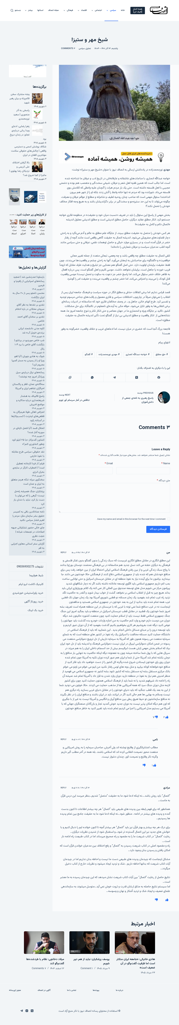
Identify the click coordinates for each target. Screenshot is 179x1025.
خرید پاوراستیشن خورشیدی (28, 593)
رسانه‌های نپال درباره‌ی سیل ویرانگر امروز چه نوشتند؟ (30, 375)
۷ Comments (39, 969)
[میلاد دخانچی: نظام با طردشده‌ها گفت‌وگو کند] (44, 942)
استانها (40, 10)
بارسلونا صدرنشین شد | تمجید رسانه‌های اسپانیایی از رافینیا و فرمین (28, 281)
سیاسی (113, 10)
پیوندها (96, 990)
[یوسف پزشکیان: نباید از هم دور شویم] (89, 942)
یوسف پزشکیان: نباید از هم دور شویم (91, 961)
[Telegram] (114, 377)
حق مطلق (162, 354)
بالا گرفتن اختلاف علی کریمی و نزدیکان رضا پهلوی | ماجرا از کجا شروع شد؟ (27, 169)
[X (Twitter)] (137, 377)
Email (109, 464)
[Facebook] (159, 377)
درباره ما (119, 990)
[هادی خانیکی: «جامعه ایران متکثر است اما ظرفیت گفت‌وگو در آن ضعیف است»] (135, 942)
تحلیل (88, 48)
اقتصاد (84, 10)
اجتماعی (98, 10)
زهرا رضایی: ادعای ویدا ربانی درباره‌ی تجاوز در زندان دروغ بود (28, 132)
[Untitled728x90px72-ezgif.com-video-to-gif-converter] (114, 157)
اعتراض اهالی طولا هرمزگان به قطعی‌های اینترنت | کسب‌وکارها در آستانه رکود (27, 416)
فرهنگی (70, 10)
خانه (123, 10)
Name (165, 464)
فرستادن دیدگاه (158, 529)
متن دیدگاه (163, 481)
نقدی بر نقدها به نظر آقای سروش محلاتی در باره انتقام (29, 307)
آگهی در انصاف (44, 990)
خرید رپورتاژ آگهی (33, 601)
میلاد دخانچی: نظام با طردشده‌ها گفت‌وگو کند (45, 961)
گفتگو (89, 354)
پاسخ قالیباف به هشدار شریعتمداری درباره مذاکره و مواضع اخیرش (30, 400)
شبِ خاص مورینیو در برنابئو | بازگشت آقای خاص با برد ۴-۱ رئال (29, 344)
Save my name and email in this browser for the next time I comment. (131, 519)
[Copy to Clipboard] (70, 377)
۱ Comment (87, 969)
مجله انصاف (53, 10)
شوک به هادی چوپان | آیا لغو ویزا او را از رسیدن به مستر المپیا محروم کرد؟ (28, 360)
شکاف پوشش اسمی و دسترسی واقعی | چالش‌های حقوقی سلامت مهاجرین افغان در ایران (28, 151)
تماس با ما (71, 990)
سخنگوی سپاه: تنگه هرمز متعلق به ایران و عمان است (27, 482)
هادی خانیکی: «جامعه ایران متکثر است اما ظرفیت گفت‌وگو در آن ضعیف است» (135, 963)
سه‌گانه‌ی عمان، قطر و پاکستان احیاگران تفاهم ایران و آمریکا (28, 386)
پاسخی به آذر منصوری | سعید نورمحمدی (21, 114)
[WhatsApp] (92, 377)
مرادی (166, 788)
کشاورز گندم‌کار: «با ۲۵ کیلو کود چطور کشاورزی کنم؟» (28, 442)
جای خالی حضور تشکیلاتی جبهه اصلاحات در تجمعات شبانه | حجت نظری (27, 532)
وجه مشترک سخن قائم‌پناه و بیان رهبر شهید (19, 98)
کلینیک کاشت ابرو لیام (31, 584)
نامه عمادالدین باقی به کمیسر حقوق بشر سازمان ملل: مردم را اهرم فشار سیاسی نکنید (28, 516)
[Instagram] (27, 1010)
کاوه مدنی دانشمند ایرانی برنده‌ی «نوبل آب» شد (31, 331)
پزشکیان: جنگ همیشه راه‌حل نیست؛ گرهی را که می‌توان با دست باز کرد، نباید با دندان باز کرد (29, 497)
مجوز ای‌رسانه (15, 990)
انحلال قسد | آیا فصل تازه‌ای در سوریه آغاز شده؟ (28, 430)
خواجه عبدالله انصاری (138, 354)
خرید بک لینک (35, 610)
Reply (63, 552)
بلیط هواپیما (36, 575)
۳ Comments (68, 48)
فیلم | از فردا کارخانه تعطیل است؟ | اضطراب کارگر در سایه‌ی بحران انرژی (28, 468)
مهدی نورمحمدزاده (109, 354)
